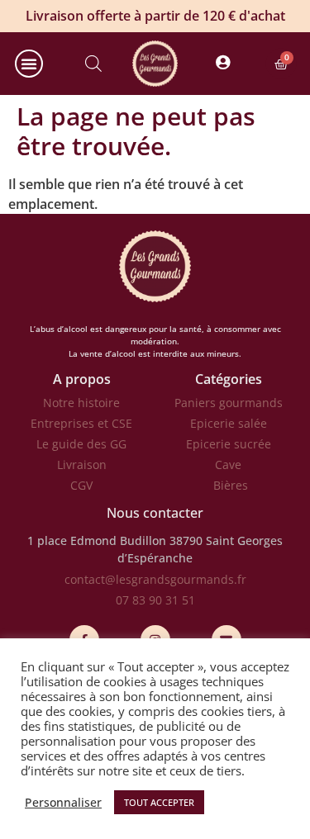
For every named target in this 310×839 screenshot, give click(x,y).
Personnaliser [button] (63, 802)
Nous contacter (155, 513)
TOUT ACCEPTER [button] (159, 802)
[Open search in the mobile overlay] (93, 63)
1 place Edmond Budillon (96, 540)
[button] (29, 64)
